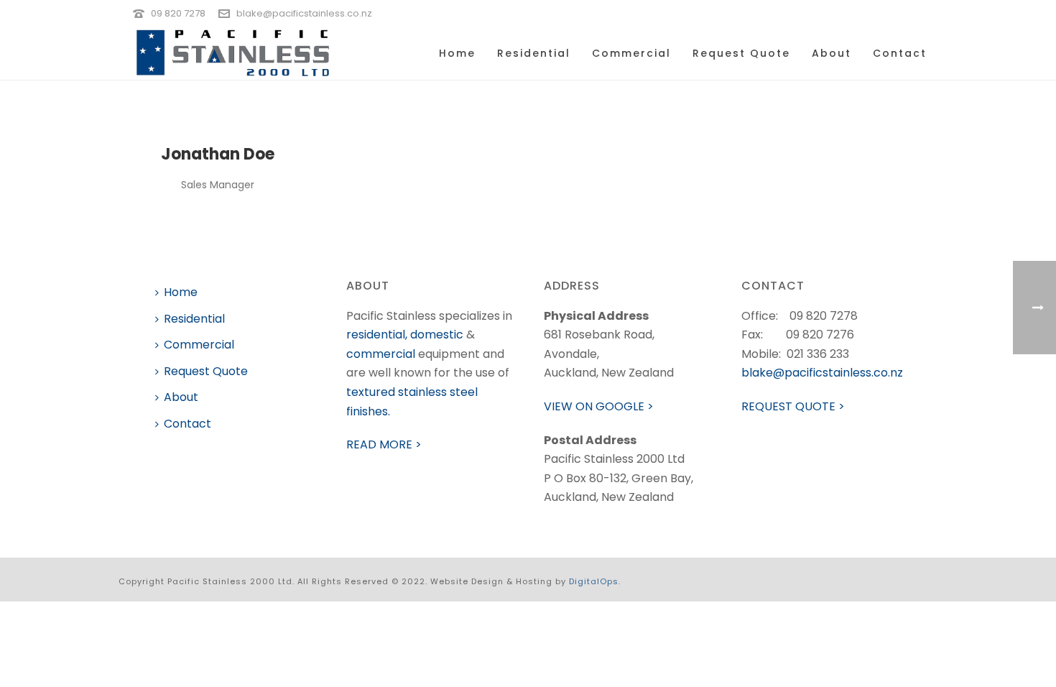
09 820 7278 (178, 13)
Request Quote (741, 53)
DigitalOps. (595, 581)
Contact (900, 53)
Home (457, 53)
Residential (533, 53)
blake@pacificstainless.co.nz (304, 13)
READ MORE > (384, 444)
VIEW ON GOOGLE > (599, 406)
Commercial (631, 53)
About (831, 53)
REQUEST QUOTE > (793, 406)
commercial (380, 354)
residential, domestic (404, 334)
